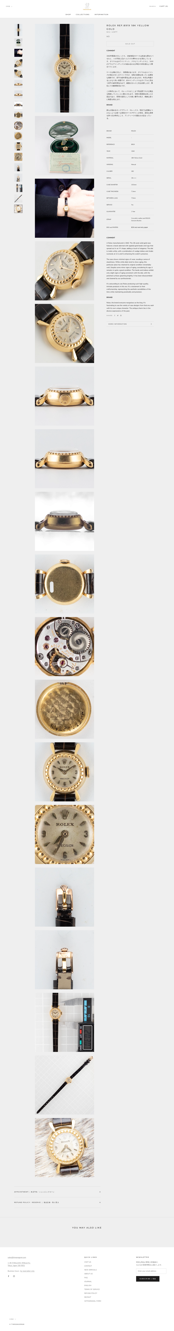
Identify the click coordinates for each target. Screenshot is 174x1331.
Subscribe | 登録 (148, 1279)
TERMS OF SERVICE (92, 1289)
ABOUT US (88, 1274)
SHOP (68, 14)
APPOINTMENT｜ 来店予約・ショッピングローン (34, 1192)
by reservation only (27, 1271)
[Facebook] (114, 315)
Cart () (164, 6)
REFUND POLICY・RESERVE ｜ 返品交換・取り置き (36, 1202)
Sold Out (130, 44)
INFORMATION (101, 14)
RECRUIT (87, 1297)
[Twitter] (117, 315)
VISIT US (87, 1262)
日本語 (8, 6)
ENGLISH (87, 1285)
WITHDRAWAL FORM (92, 1301)
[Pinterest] (121, 315)
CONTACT (88, 1266)
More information (117, 324)
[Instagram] (14, 1276)
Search (152, 6)
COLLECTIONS (82, 14)
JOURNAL (88, 1281)
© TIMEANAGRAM (17, 1324)
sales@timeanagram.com (17, 1257)
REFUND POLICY (90, 1293)
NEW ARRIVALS (90, 1270)
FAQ (86, 1278)
